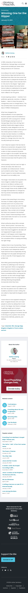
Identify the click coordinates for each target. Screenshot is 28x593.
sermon (3, 330)
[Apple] (8, 570)
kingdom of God (12, 328)
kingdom (4, 328)
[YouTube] (5, 570)
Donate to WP (8, 560)
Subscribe (9, 586)
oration (20, 328)
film (13, 326)
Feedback (22, 588)
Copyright (19, 586)
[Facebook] (2, 570)
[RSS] (10, 570)
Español (13, 588)
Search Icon (23, 3)
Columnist (8, 326)
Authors (5, 588)
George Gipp (19, 326)
